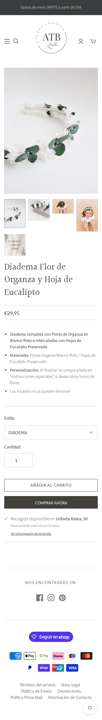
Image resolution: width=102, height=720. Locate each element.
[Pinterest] (62, 597)
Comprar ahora (51, 503)
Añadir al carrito (51, 485)
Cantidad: (12, 446)
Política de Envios (36, 691)
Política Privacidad (26, 697)
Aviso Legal (70, 684)
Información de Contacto (70, 697)
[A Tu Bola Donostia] (51, 37)
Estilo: (9, 418)
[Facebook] (39, 597)
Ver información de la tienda (31, 533)
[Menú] (7, 41)
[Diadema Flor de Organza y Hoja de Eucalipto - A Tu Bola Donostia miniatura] (15, 213)
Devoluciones (69, 691)
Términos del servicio (38, 684)
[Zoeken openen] (16, 41)
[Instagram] (51, 597)
